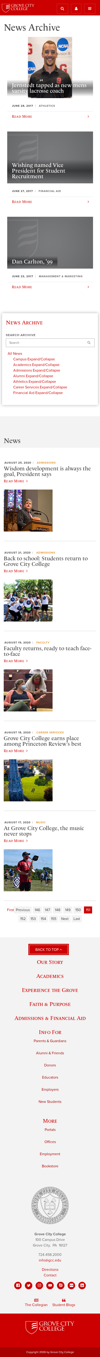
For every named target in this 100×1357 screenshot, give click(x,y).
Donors (50, 1065)
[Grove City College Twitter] (28, 1285)
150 (78, 910)
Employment (50, 1154)
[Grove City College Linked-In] (82, 1285)
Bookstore (50, 1166)
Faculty (43, 642)
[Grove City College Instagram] (39, 1285)
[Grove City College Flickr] (71, 1285)
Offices (50, 1142)
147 (47, 910)
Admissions (46, 462)
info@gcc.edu (50, 1260)
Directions (50, 1269)
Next (65, 919)
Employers (50, 1089)
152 (23, 919)
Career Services (50, 732)
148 (57, 910)
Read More (14, 481)
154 (43, 919)
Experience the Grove (50, 990)
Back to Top (47, 949)
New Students (50, 1101)
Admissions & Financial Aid (50, 1018)
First (10, 910)
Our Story (50, 962)
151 (88, 910)
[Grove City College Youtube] (50, 1285)
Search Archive (21, 335)
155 (53, 919)
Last (76, 919)
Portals (50, 1129)
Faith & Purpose (50, 1004)
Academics (50, 976)
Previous (23, 910)
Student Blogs (63, 1305)
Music (41, 822)
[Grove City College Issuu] (60, 1285)
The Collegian (36, 1305)
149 (67, 910)
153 (33, 919)
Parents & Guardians (50, 1041)
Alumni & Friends (50, 1053)
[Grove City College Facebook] (18, 1285)
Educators (50, 1077)
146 (37, 910)
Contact (50, 1275)
